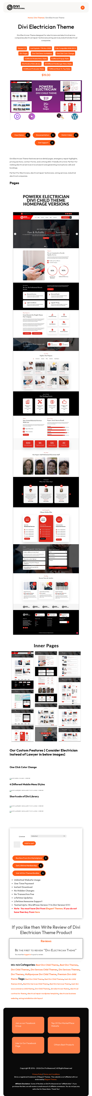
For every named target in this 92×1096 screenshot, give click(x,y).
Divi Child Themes (20, 969)
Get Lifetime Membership (26, 865)
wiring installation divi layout (31, 998)
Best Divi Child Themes (54, 979)
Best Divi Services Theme (60, 984)
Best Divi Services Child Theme (35, 984)
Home (30, 18)
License (22, 836)
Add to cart (29, 843)
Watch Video (66, 135)
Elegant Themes (54, 908)
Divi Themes (39, 18)
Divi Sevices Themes (69, 969)
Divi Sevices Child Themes (44, 969)
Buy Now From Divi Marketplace (29, 858)
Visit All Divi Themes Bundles (27, 873)
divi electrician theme (60, 989)
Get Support (43, 142)
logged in (27, 955)
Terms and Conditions (52, 1074)
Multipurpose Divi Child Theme (40, 974)
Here (37, 912)
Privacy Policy (37, 1074)
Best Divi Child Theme (47, 964)
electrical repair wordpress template (42, 993)
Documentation (42, 135)
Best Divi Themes (69, 964)
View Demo (19, 135)
